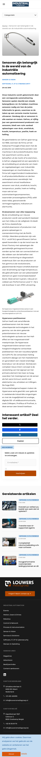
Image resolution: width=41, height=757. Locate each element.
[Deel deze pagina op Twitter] (20, 425)
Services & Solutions (11, 636)
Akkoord (11, 754)
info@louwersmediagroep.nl (17, 700)
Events (6, 611)
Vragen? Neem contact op (18, 594)
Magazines (7, 656)
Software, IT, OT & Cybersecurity (16, 84)
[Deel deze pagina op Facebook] (20, 430)
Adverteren (7, 660)
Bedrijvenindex (9, 664)
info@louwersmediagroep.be (17, 728)
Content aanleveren (11, 668)
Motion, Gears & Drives (12, 615)
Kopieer (20, 441)
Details (24, 754)
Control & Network (10, 623)
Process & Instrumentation (13, 627)
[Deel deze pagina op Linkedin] (20, 435)
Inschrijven (20, 473)
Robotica (6, 619)
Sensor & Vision (9, 79)
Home (4, 26)
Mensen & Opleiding (11, 644)
